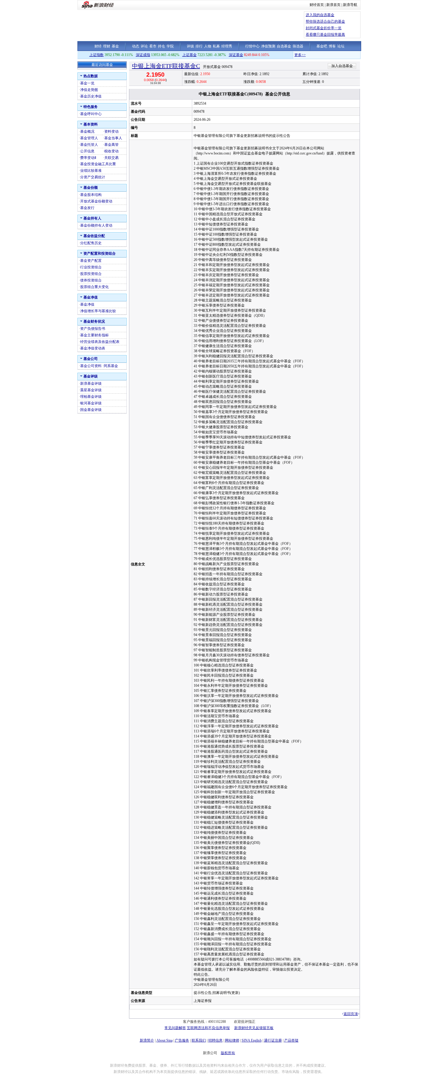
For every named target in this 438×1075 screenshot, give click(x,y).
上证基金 (189, 55)
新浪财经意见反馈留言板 (254, 1028)
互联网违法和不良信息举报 (208, 1028)
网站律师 (232, 1040)
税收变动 (111, 151)
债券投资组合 (91, 280)
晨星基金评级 (91, 390)
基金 (115, 46)
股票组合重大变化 (94, 287)
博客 (332, 46)
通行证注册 (273, 1040)
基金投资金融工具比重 (98, 164)
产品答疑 (291, 1040)
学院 (170, 46)
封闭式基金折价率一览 (323, 28)
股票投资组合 (91, 274)
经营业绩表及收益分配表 (99, 342)
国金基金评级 (91, 410)
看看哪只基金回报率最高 (325, 35)
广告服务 (182, 1040)
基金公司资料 (91, 366)
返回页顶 (351, 1014)
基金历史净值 (91, 96)
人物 (207, 46)
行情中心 (252, 46)
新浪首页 (333, 5)
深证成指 (143, 55)
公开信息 (87, 151)
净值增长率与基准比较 (98, 311)
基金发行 (87, 208)
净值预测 (268, 46)
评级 (190, 46)
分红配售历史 (91, 243)
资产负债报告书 (92, 329)
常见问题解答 (175, 1028)
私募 (216, 46)
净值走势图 (89, 90)
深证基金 (236, 55)
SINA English (252, 1040)
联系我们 (199, 1040)
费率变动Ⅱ (88, 158)
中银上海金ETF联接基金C (166, 66)
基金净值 (87, 304)
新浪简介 (147, 1040)
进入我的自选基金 (320, 15)
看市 (152, 46)
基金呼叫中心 (91, 114)
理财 (106, 46)
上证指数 (96, 55)
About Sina (164, 1040)
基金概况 (87, 131)
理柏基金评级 (91, 397)
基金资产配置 (91, 261)
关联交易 (111, 158)
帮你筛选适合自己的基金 (325, 21)
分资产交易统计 (92, 177)
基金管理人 (89, 138)
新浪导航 (350, 5)
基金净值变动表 (92, 348)
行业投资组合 (91, 267)
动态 (135, 46)
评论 (144, 46)
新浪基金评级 (91, 383)
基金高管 (111, 145)
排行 (199, 46)
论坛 (340, 46)
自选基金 (284, 46)
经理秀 (226, 46)
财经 (98, 46)
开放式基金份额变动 (96, 201)
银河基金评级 (91, 403)
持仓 (161, 46)
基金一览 (87, 83)
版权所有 (228, 1053)
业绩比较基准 (91, 170)
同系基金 (111, 366)
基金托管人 (89, 145)
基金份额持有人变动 (96, 225)
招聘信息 (215, 1040)
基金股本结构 (91, 195)
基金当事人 (113, 138)
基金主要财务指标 (94, 335)
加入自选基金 (342, 66)
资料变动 (111, 131)
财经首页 (317, 5)
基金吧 (321, 46)
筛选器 (298, 46)
